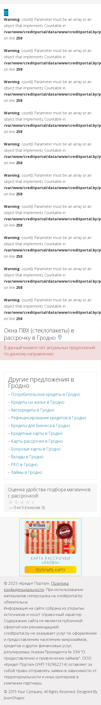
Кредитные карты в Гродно (37, 433)
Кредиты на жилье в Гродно (37, 402)
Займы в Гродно (26, 472)
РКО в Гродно (24, 464)
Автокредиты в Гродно (32, 410)
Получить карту (50, 570)
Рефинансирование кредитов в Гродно (48, 418)
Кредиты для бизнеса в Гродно (40, 425)
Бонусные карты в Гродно (36, 449)
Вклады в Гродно (27, 457)
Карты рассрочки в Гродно (37, 441)
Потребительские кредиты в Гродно (45, 394)
